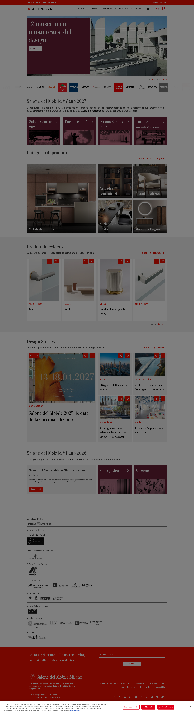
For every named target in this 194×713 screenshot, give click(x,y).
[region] (97, 707)
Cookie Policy (74, 710)
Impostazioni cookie (131, 707)
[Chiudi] (190, 706)
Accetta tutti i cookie (166, 707)
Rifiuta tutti (148, 707)
